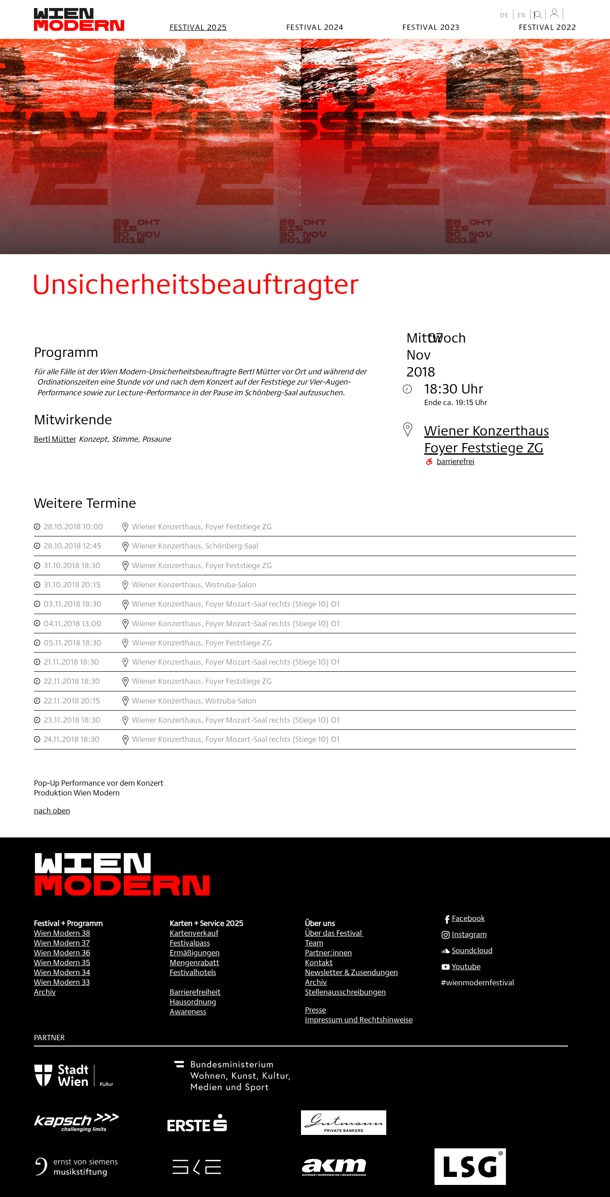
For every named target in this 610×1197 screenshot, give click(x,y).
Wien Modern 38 (62, 932)
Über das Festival (333, 932)
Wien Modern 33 (62, 982)
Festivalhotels (193, 972)
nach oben (52, 810)
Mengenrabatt (194, 962)
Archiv (45, 991)
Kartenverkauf (194, 932)
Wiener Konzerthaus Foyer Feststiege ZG (486, 439)
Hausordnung (193, 1001)
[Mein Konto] (554, 13)
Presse (315, 1009)
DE (504, 15)
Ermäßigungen (195, 952)
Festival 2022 (547, 27)
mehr (305, 526)
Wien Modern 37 (62, 942)
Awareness (188, 1011)
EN (522, 15)
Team (314, 942)
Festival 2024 (314, 27)
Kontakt (319, 962)
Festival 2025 (198, 27)
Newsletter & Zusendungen (351, 972)
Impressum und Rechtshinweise (359, 1019)
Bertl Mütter (55, 438)
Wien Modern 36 (62, 952)
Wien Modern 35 (62, 962)
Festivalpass (190, 942)
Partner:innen (328, 952)
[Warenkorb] (571, 14)
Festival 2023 (431, 27)
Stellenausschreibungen (345, 991)
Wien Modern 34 (62, 972)
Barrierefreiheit (195, 991)
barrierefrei (455, 461)
